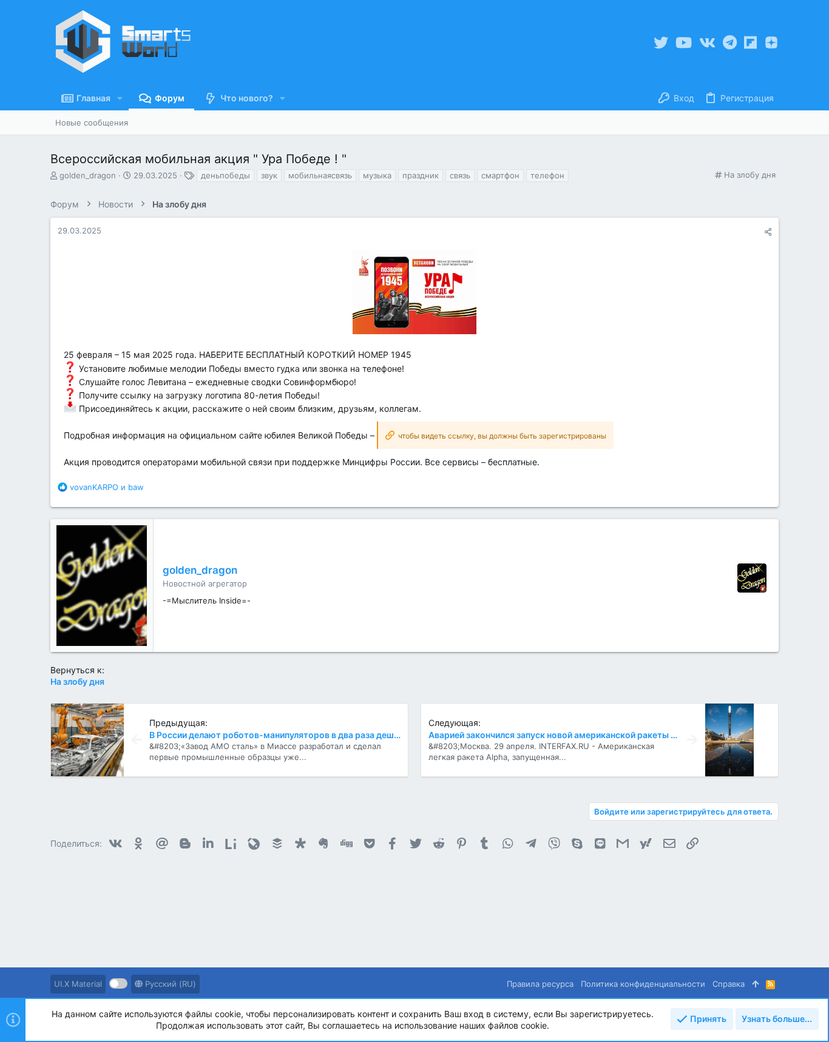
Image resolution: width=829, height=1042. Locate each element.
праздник (420, 175)
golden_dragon (87, 175)
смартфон (500, 175)
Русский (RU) (169, 984)
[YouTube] (683, 42)
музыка (377, 175)
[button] (120, 98)
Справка (728, 984)
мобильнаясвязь (320, 175)
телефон (547, 175)
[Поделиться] (768, 232)
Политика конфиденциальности (643, 984)
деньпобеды (225, 175)
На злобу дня (750, 175)
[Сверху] (755, 984)
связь (460, 175)
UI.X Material (78, 984)
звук (269, 175)
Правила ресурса (540, 984)
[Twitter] (661, 42)
